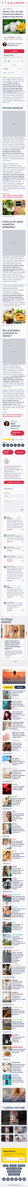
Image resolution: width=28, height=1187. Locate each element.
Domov (4, 8)
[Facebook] (12, 1179)
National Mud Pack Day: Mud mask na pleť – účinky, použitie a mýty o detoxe (18, 817)
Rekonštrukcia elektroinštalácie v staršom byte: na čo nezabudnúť (18, 986)
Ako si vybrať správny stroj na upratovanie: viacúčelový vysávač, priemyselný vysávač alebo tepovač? (19, 970)
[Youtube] (8, 1179)
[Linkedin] (24, 1179)
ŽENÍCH (14, 756)
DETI (13, 922)
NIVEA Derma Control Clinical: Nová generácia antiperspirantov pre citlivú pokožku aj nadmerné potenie (18, 912)
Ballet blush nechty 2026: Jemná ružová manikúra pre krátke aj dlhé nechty (18, 735)
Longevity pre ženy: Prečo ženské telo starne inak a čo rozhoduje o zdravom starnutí (18, 725)
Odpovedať (9, 529)
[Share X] (11, 445)
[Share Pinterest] (15, 445)
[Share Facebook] (4, 445)
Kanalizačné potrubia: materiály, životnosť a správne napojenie (18, 1012)
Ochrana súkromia (14, 1171)
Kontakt (13, 1166)
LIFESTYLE (9, 8)
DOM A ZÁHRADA (17, 935)
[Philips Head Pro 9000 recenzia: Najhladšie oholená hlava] (21, 1129)
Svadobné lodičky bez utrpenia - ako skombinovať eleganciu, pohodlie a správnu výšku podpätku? (18, 774)
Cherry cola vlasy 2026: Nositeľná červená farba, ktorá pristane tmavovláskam (18, 715)
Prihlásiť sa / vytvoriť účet (14, 482)
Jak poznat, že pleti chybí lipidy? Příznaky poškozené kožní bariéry (18, 856)
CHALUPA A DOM (17, 1007)
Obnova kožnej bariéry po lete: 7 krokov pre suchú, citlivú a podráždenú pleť (18, 704)
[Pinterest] (16, 1179)
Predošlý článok (6, 452)
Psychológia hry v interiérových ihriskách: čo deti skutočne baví (17, 927)
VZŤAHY (14, 824)
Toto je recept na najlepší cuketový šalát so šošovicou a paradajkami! (12, 196)
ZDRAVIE (14, 784)
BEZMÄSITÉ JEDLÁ (17, 1047)
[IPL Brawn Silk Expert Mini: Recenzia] (21, 1138)
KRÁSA (14, 812)
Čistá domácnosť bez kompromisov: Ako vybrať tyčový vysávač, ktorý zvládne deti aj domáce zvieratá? (18, 1068)
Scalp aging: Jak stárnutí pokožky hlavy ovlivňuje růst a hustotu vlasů (18, 843)
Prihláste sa (7, 466)
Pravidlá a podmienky (14, 1168)
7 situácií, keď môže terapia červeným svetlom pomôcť (18, 788)
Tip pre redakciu (14, 1174)
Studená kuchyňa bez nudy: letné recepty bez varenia (19, 1050)
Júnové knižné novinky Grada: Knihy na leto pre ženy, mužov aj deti (18, 1079)
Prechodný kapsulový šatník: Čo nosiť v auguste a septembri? (18, 693)
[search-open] (5, 2)
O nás (5, 1166)
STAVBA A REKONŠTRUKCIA (17, 981)
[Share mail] (22, 445)
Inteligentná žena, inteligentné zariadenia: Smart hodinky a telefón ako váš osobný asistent (18, 884)
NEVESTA (15, 768)
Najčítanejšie (8, 687)
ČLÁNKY (14, 866)
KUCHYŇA (15, 1035)
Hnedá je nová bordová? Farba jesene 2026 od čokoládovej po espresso (17, 746)
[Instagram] (4, 1179)
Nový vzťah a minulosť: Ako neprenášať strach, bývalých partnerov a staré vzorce (18, 829)
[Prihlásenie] (2, 2)
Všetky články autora (16, 433)
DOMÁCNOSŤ (16, 950)
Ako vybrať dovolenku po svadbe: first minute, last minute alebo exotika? (18, 762)
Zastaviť (14, 65)
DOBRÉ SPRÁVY (16, 895)
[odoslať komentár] (22, 510)
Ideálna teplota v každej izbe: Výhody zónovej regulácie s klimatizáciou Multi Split (18, 1025)
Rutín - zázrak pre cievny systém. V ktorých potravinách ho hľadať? (12, 415)
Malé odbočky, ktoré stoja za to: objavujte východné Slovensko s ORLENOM (18, 899)
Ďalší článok (20, 452)
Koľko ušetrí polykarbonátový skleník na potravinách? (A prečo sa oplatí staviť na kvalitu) (18, 941)
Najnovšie (20, 687)
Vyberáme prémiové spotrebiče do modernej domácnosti (18, 1039)
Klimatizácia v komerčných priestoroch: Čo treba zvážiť (18, 998)
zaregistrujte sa (15, 475)
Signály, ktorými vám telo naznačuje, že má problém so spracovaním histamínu (18, 802)
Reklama (21, 1166)
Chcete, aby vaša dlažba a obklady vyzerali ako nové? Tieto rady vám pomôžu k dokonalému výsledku (18, 957)
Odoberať (21, 1159)
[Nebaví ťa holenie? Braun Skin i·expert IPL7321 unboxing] (7, 1138)
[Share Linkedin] (19, 445)
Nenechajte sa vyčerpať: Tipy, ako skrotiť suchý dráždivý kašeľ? (18, 871)
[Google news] (20, 1179)
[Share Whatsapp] (7, 445)
